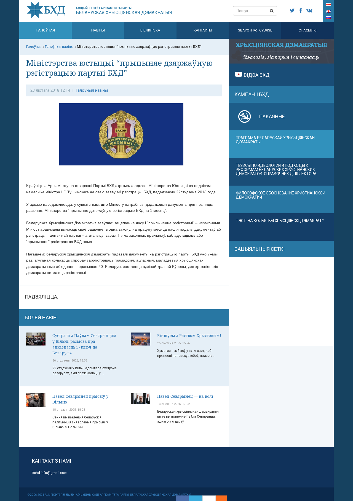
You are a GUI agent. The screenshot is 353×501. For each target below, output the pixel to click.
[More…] (218, 498)
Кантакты (203, 30)
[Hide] (224, 498)
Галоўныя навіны (92, 90)
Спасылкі (308, 30)
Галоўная (45, 30)
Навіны (98, 30)
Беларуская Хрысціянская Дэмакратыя (124, 11)
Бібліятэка (150, 30)
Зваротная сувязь (255, 30)
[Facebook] (182, 498)
